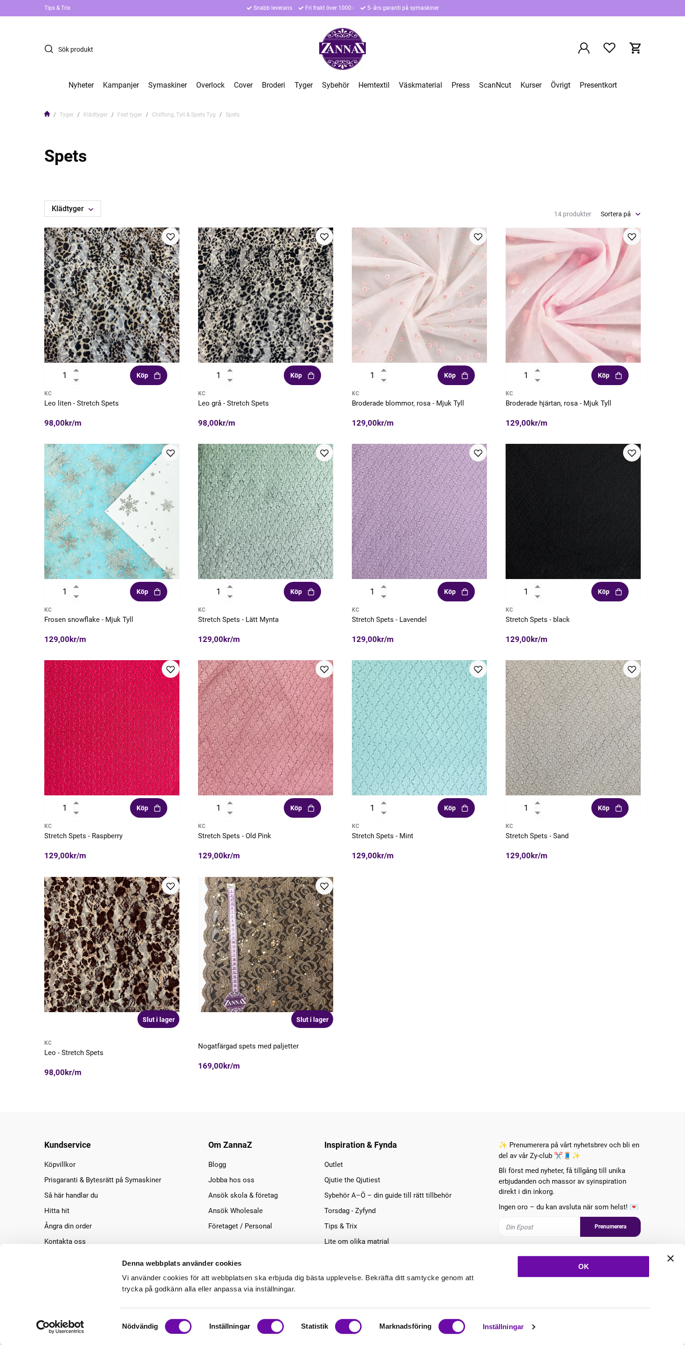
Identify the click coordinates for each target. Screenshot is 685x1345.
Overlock (210, 85)
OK (583, 1266)
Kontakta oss (65, 1241)
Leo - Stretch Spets (73, 1052)
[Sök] (51, 49)
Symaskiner (167, 85)
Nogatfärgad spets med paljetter (248, 1046)
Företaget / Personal (240, 1226)
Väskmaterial (420, 85)
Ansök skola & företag (243, 1195)
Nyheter (81, 85)
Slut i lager (159, 1019)
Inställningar (503, 1327)
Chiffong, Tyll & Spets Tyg (184, 114)
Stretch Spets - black (538, 619)
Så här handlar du (71, 1195)
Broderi (273, 85)
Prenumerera (610, 1226)
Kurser (531, 85)
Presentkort (598, 85)
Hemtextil (374, 85)
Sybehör (335, 85)
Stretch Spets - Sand (537, 836)
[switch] (270, 1326)
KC (48, 393)
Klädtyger (95, 114)
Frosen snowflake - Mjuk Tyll (88, 619)
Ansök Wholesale (235, 1211)
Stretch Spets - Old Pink (234, 836)
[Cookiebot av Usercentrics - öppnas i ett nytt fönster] (60, 1327)
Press (461, 85)
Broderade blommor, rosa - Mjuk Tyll (408, 403)
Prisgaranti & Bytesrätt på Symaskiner (102, 1180)
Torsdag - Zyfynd (350, 1211)
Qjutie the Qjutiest (352, 1180)
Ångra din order (68, 1226)
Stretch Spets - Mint (382, 836)
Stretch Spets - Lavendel (389, 619)
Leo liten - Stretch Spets (81, 403)
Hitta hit (56, 1211)
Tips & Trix (57, 8)
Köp (142, 375)
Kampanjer (121, 85)
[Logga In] (583, 48)
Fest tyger (129, 114)
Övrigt (560, 85)
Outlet (333, 1164)
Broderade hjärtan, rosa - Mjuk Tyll (558, 403)
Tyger (304, 85)
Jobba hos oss (231, 1180)
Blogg (217, 1164)
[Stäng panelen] (670, 1258)
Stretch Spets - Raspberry (83, 836)
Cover (243, 85)
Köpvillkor (59, 1164)
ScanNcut (495, 85)
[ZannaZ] (342, 49)
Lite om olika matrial (356, 1241)
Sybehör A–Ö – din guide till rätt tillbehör (388, 1195)
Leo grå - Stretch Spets (233, 403)
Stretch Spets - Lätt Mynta (238, 619)
